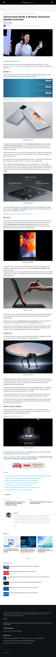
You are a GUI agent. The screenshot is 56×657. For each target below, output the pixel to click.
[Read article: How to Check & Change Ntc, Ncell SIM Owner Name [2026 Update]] (6, 583)
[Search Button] (52, 2)
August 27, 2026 (13, 589)
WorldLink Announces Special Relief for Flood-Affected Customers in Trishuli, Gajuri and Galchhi (28, 476)
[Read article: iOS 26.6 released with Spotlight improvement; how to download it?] (45, 542)
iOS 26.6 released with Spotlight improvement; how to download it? (45, 550)
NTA (17, 631)
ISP (14, 631)
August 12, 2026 (7, 553)
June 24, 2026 (12, 583)
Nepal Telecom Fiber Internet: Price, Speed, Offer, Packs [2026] (24, 566)
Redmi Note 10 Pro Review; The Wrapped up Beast (20, 214)
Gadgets (20, 631)
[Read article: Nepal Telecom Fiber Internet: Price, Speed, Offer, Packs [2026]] (6, 568)
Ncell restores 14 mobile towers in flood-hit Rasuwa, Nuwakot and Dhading (23, 478)
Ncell (6, 631)
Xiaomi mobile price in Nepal (15, 416)
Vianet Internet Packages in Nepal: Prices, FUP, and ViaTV (23, 571)
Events (7, 13)
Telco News (10, 631)
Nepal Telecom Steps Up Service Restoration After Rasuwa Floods (22, 483)
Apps (40, 546)
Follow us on (7, 23)
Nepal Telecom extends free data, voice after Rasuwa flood (24, 587)
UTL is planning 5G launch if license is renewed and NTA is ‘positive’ (11, 550)
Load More (28, 558)
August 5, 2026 (12, 568)
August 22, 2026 (13, 578)
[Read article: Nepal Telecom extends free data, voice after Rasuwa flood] (6, 589)
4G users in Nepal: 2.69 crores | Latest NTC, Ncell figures (19, 490)
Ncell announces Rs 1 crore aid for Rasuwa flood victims (19, 485)
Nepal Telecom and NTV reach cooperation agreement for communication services (29, 577)
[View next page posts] (29, 597)
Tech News (26, 25)
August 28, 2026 (13, 594)
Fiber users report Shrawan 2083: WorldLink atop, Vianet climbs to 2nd (22, 487)
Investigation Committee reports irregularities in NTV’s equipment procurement (28, 550)
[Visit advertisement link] (28, 82)
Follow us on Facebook (9, 457)
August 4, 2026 (12, 573)
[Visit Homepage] (28, 2)
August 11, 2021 (16, 25)
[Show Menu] (4, 2)
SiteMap (5, 619)
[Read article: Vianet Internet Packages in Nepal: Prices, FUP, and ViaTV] (6, 573)
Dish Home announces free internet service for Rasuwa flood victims (22, 480)
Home (4, 13)
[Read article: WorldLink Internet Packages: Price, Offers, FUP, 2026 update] (6, 594)
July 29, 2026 (40, 553)
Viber (25, 457)
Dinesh (9, 25)
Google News (18, 457)
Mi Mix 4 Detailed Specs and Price (17, 99)
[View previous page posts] (27, 597)
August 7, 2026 (23, 553)
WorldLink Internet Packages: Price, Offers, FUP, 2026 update (24, 592)
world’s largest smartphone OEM (15, 66)
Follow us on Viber (9, 623)
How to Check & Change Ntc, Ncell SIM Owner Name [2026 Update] (25, 582)
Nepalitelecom (9, 652)
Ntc (4, 631)
